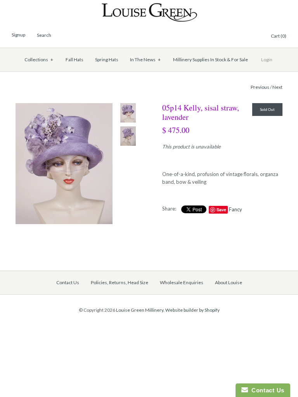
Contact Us (67, 282)
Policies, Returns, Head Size (119, 282)
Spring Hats (106, 59)
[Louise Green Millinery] (149, 6)
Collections (39, 59)
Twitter (226, 36)
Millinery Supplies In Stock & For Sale (210, 59)
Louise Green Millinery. (140, 310)
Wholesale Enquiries (181, 282)
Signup (18, 35)
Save (221, 209)
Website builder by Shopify (192, 310)
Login (266, 59)
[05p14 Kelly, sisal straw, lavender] (64, 107)
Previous (260, 87)
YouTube (254, 36)
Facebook (217, 36)
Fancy (235, 209)
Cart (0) (278, 36)
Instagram (245, 36)
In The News (145, 59)
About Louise (228, 282)
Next (277, 87)
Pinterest (235, 36)
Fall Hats (74, 59)
